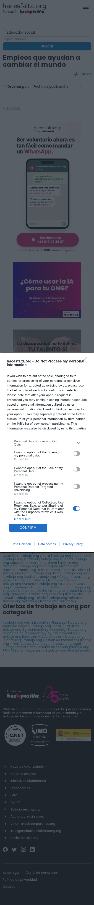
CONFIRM (28, 527)
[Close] (85, 361)
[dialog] (47, 453)
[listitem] (47, 443)
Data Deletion (21, 544)
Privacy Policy (73, 544)
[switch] (76, 453)
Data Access (47, 544)
